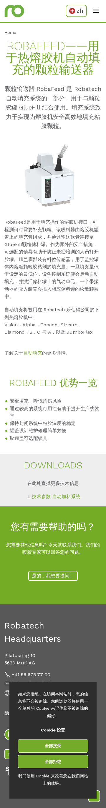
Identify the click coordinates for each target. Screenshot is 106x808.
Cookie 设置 (53, 730)
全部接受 (53, 745)
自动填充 (32, 353)
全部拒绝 (53, 761)
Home (10, 32)
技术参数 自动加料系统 (56, 496)
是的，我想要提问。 (53, 575)
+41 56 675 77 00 (31, 674)
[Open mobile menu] (96, 11)
